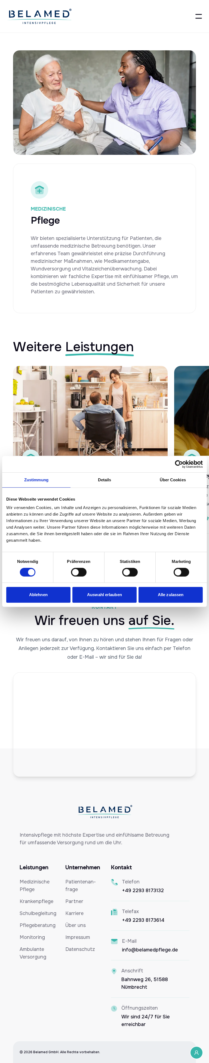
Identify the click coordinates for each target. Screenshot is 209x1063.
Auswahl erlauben (104, 594)
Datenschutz (80, 949)
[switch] (79, 572)
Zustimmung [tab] (36, 479)
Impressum (77, 937)
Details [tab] (104, 479)
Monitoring (32, 937)
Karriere (74, 913)
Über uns (75, 925)
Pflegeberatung (38, 925)
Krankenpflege (36, 901)
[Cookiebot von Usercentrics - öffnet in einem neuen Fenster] (179, 464)
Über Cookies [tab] (173, 479)
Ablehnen (38, 594)
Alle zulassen (170, 594)
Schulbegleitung (38, 913)
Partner (74, 901)
